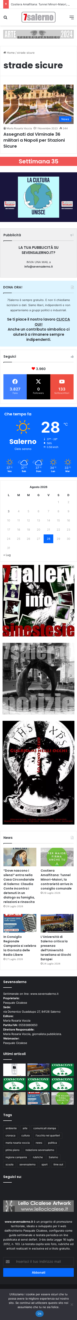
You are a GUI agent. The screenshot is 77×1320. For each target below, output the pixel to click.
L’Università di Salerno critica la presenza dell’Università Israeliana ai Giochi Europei (56, 948)
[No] (72, 1304)
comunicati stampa (44, 1128)
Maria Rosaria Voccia (19, 128)
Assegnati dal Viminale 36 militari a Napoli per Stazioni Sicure (34, 140)
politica (52, 1142)
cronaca (10, 1135)
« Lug (7, 555)
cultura (25, 1135)
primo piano (12, 1150)
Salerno (53, 1157)
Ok (39, 1313)
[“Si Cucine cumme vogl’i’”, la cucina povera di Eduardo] (14, 1070)
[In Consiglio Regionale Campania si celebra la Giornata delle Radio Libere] (19, 923)
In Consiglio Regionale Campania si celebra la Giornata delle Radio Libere (19, 946)
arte (25, 1128)
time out (58, 1164)
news (39, 1142)
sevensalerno (27, 1164)
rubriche (38, 1157)
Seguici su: (12, 1177)
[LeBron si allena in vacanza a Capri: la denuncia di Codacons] (62, 1084)
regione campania (16, 1157)
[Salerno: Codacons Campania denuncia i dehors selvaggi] (62, 1070)
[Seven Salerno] (38, 17)
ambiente (11, 1128)
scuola (9, 1164)
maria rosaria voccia (18, 1142)
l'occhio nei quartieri (48, 1135)
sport (44, 1164)
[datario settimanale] (38, 34)
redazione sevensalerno (39, 1150)
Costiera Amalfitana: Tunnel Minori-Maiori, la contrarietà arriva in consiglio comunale (57, 879)
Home (10, 52)
